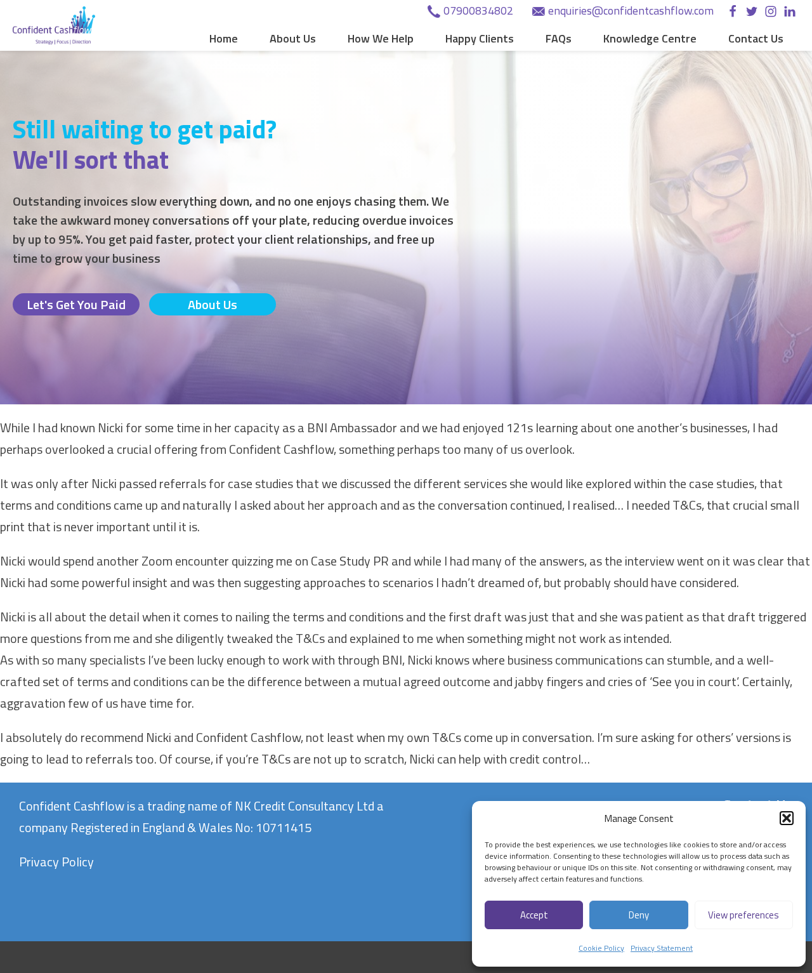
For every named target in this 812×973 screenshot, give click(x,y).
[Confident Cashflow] (54, 25)
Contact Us (755, 38)
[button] (786, 818)
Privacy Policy (56, 861)
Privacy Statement (662, 948)
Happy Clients (479, 38)
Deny (639, 915)
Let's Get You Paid (76, 304)
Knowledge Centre (650, 38)
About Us (293, 38)
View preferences (743, 915)
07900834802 (478, 10)
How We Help (381, 38)
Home (223, 38)
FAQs (559, 38)
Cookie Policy (601, 948)
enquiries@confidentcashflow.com (631, 10)
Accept (534, 915)
